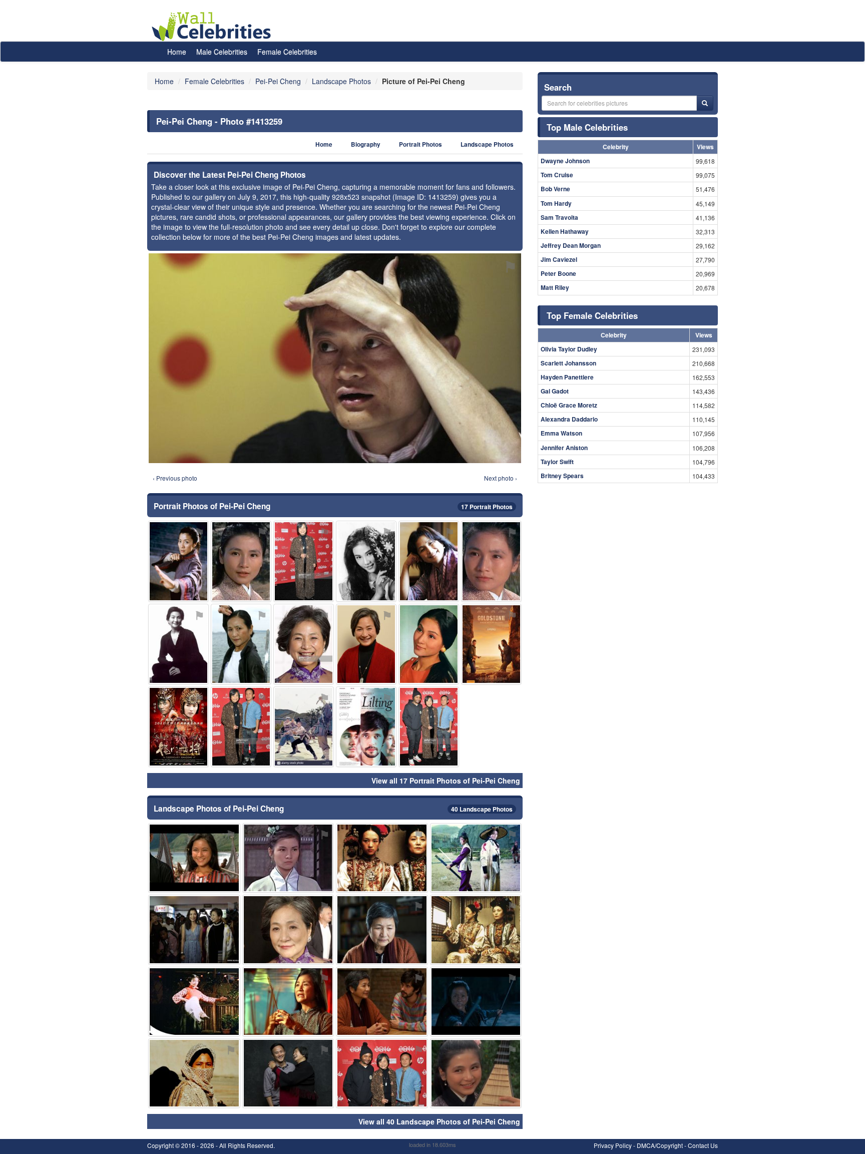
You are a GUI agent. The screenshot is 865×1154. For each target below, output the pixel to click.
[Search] (704, 103)
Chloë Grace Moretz (569, 405)
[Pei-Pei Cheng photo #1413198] (382, 1001)
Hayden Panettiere (567, 376)
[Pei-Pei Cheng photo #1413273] (241, 726)
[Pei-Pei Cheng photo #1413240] (491, 644)
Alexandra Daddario (569, 419)
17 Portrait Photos (487, 506)
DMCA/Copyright (660, 1145)
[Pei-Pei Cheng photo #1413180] (428, 561)
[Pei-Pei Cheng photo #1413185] (288, 1073)
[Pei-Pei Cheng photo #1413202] (476, 1001)
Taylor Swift (557, 461)
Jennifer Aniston (564, 447)
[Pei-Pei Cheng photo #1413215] (382, 1073)
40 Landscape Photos (482, 809)
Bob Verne (555, 188)
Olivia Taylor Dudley (569, 348)
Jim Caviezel (559, 259)
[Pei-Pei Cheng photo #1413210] (194, 858)
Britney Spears (562, 475)
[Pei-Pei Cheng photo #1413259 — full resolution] (335, 358)
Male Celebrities (221, 52)
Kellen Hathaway (565, 231)
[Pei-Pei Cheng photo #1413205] (241, 644)
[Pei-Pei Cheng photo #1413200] (366, 644)
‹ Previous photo (175, 478)
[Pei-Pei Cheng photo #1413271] (476, 1073)
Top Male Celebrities (587, 127)
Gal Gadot (555, 391)
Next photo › (500, 478)
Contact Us (703, 1145)
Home (176, 52)
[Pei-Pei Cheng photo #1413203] (476, 858)
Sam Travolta (559, 217)
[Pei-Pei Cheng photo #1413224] (366, 726)
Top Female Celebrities (592, 315)
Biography (365, 144)
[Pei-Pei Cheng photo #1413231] (194, 929)
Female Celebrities (287, 52)
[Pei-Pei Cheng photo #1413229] (428, 644)
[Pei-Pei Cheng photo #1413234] (288, 858)
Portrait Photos (420, 144)
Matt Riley (555, 287)
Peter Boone (558, 273)
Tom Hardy (556, 203)
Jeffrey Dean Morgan (571, 245)
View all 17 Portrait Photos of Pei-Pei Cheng (445, 781)
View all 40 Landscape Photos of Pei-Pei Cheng (439, 1121)
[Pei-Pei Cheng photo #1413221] (194, 1073)
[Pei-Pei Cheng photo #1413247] (428, 726)
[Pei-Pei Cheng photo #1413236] (366, 561)
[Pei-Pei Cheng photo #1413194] (476, 929)
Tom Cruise (557, 174)
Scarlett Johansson (568, 362)
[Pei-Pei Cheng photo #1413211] (194, 1001)
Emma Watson (561, 433)
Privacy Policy (613, 1145)
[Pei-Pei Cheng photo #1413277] (178, 644)
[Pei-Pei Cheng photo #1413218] (491, 561)
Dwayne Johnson (565, 160)
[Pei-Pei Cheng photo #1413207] (241, 561)
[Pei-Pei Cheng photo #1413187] (288, 929)
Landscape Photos (487, 144)
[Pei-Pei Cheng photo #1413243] (303, 726)
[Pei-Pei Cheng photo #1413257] (178, 726)
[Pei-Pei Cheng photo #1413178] (288, 1001)
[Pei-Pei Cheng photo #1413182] (382, 858)
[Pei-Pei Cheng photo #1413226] (303, 644)
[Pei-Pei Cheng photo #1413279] (303, 561)
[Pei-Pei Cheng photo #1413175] (382, 929)
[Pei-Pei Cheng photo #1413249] (178, 561)
